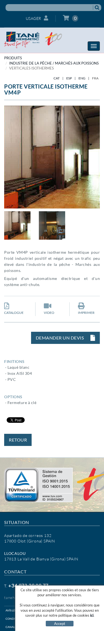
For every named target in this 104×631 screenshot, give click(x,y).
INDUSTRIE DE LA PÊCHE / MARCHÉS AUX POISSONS (54, 63)
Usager (33, 18)
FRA (95, 78)
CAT (57, 78)
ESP (69, 78)
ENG (81, 78)
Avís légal (13, 610)
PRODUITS (13, 58)
